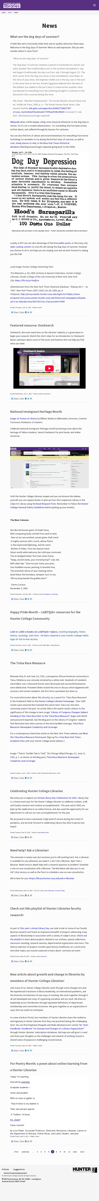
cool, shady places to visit (23, 143)
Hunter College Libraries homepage (56, 701)
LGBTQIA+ (46, 645)
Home (4, 12)
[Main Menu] (93, 5)
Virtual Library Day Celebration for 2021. (57, 797)
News (16, 12)
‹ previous (25, 1152)
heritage (55, 594)
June (58, 773)
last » (82, 1152)
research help (60, 891)
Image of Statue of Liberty (23, 418)
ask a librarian (49, 891)
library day (45, 832)
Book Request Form (46, 503)
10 (64, 1152)
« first (16, 1152)
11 (69, 1152)
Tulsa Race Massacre (48, 773)
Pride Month (55, 645)
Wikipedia (15, 121)
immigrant (47, 594)
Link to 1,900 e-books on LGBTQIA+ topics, (34, 632)
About (10, 12)
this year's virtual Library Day (34, 928)
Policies (5, 1169)
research (43, 956)
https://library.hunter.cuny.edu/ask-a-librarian (51, 878)
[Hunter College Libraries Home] (25, 5)
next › (75, 1152)
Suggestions (19, 1169)
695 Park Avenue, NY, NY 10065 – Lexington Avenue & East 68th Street (21, 1180)
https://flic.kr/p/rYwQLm (27, 280)
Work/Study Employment (15, 1173)
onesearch (46, 394)
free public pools (62, 243)
